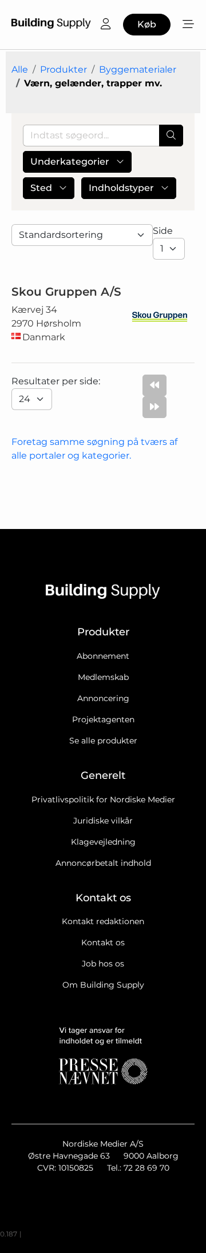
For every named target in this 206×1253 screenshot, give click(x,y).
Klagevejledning (103, 842)
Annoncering (103, 698)
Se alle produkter (103, 740)
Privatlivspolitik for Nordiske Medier (103, 799)
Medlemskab (103, 677)
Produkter (63, 69)
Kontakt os (103, 942)
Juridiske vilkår (103, 821)
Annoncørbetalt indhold (103, 863)
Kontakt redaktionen (103, 921)
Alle (19, 69)
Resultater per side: (56, 381)
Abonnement (103, 656)
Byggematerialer (137, 69)
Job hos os (103, 963)
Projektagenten (103, 719)
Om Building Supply (103, 985)
